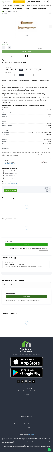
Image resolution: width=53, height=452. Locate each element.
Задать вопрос (26, 296)
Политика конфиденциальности (26, 419)
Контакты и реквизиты (26, 411)
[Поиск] (47, 2)
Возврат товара (26, 401)
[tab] (25, 35)
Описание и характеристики (9, 80)
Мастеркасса (31, 434)
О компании (26, 405)
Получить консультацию (10, 190)
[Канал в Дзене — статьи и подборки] (30, 381)
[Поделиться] (50, 13)
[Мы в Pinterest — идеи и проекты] (18, 381)
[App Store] (26, 362)
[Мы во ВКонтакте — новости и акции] (22, 381)
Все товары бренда (10, 163)
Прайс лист (26, 403)
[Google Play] (26, 373)
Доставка (26, 397)
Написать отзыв (26, 244)
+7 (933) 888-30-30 (33, 1)
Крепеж (10, 5)
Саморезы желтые (25, 5)
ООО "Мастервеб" (22, 447)
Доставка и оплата (24, 80)
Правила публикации (43, 250)
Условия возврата (44, 80)
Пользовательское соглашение (26, 421)
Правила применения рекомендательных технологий (26, 423)
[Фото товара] (26, 27)
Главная (4, 5)
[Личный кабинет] (51, 2)
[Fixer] (37, 162)
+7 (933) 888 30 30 (26, 388)
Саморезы (16, 5)
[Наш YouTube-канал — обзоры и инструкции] (26, 381)
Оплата (26, 399)
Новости (27, 407)
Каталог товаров (18, 1)
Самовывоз (34, 80)
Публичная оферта (26, 427)
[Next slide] (50, 26)
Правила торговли (26, 425)
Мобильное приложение (26, 409)
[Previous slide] (2, 26)
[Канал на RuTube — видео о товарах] (33, 381)
